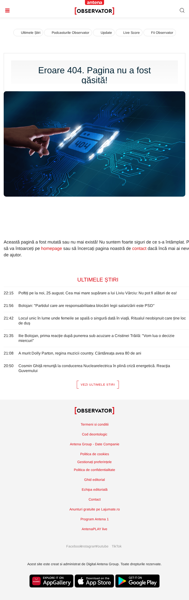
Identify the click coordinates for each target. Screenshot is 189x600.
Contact (95, 499)
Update (106, 33)
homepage (51, 248)
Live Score (131, 33)
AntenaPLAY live (94, 529)
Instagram (87, 546)
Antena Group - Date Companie (94, 444)
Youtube (102, 546)
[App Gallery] (51, 590)
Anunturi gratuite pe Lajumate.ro (94, 509)
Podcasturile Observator (70, 33)
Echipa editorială (95, 489)
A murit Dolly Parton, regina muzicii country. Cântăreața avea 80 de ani (79, 353)
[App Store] (94, 590)
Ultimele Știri (30, 33)
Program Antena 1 (94, 519)
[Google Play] (137, 590)
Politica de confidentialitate (94, 470)
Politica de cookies (94, 454)
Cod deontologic (94, 434)
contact (139, 248)
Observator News (94, 410)
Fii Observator (162, 33)
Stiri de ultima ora (94, 11)
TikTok (117, 546)
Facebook (72, 546)
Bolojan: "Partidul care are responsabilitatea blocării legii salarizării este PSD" (86, 305)
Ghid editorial (94, 480)
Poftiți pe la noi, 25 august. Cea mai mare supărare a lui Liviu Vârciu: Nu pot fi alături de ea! (97, 293)
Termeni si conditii (95, 424)
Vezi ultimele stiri (98, 384)
